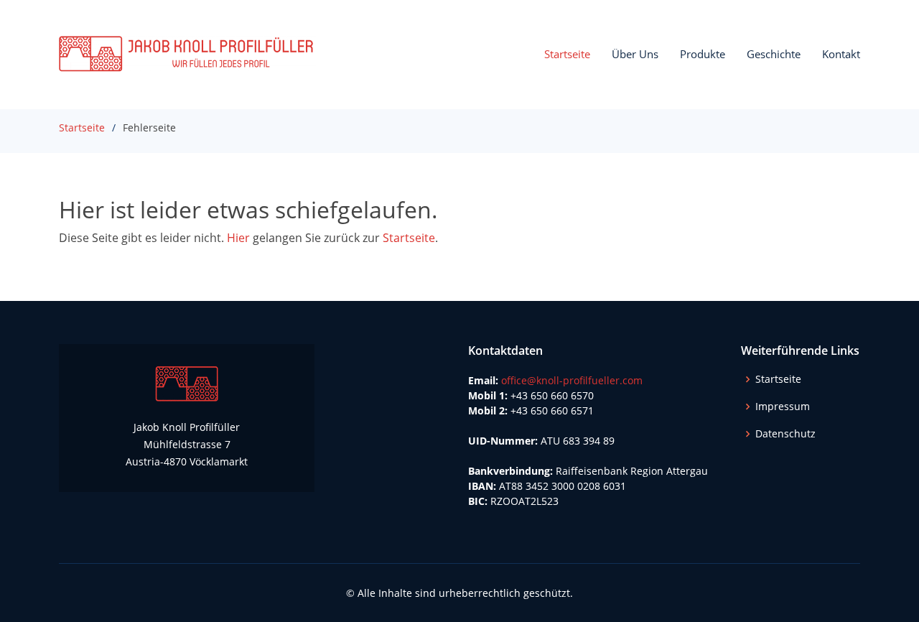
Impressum (782, 406)
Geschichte (774, 54)
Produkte (702, 54)
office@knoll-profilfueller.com (572, 380)
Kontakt (841, 54)
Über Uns (635, 54)
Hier (238, 238)
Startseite (567, 54)
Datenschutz (785, 434)
